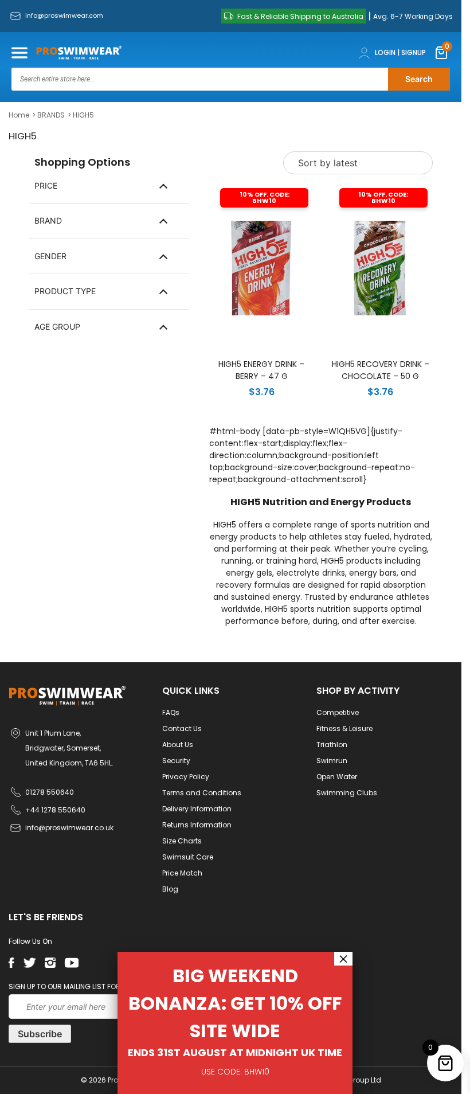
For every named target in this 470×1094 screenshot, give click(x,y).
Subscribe (40, 1034)
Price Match (182, 873)
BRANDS (51, 115)
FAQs (170, 712)
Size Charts (182, 841)
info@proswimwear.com (64, 15)
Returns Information (197, 825)
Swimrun (331, 760)
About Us (177, 744)
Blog (170, 889)
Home (19, 115)
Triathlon (331, 744)
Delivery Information (197, 809)
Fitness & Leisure (344, 728)
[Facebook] (11, 963)
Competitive (337, 712)
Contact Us (182, 728)
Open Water (336, 777)
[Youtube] (71, 963)
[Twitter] (29, 963)
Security (176, 760)
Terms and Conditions (201, 793)
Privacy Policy (185, 777)
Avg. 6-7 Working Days (413, 16)
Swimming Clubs (346, 793)
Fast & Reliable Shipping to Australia (300, 16)
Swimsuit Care (187, 857)
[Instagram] (50, 963)
